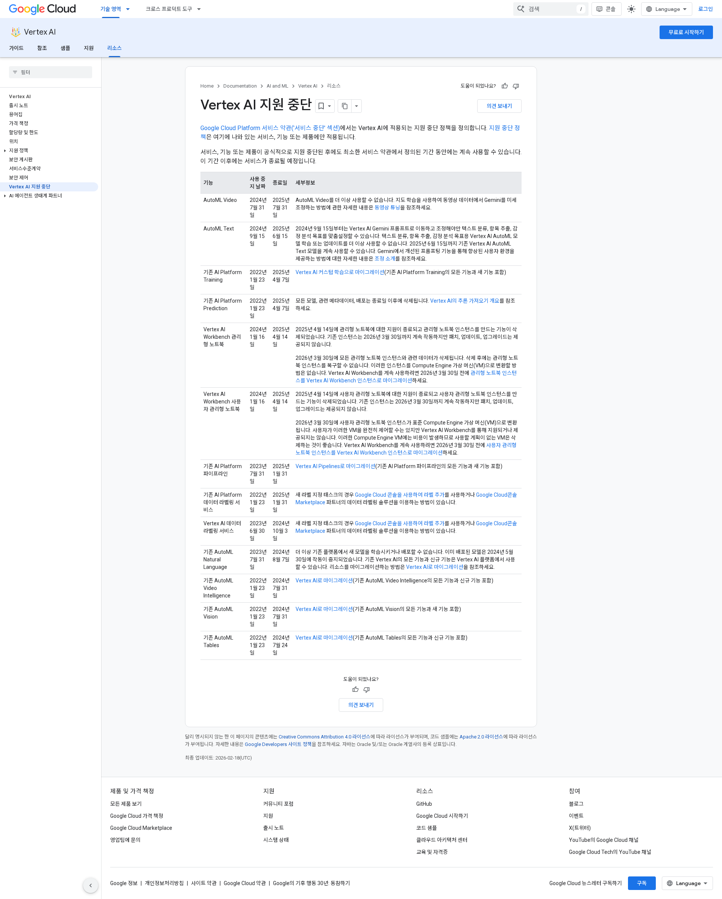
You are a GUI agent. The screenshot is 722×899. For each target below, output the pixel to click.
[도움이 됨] (504, 86)
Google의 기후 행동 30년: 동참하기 (311, 883)
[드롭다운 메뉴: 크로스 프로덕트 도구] (201, 9)
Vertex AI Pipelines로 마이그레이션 (335, 466)
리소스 (114, 48)
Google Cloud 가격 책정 (136, 816)
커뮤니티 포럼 (278, 804)
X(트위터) (580, 828)
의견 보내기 (499, 106)
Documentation (240, 86)
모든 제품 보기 (126, 804)
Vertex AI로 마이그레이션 (434, 567)
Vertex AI (40, 32)
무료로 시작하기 (686, 32)
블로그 (576, 804)
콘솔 (611, 9)
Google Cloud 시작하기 (442, 816)
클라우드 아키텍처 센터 (441, 840)
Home (207, 86)
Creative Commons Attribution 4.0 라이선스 (324, 737)
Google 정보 (124, 883)
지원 (89, 48)
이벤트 (576, 816)
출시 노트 (273, 828)
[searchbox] (50, 72)
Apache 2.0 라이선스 (481, 737)
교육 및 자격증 (432, 852)
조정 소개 (385, 259)
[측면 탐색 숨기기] (90, 885)
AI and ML (277, 86)
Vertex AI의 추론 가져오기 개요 (464, 301)
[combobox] (551, 9)
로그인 (705, 9)
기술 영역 (110, 9)
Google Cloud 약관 (245, 883)
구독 (642, 883)
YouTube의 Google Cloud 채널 (604, 840)
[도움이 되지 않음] (516, 86)
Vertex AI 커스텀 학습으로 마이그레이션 (340, 272)
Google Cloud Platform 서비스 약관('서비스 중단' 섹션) (270, 128)
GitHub (424, 804)
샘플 (65, 48)
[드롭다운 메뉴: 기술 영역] (130, 9)
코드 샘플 (426, 828)
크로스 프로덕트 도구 (169, 9)
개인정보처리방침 (164, 883)
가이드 (16, 48)
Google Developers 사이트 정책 (278, 744)
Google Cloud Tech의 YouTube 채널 (610, 852)
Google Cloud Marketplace (141, 828)
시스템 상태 (276, 840)
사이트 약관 (204, 883)
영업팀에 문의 (125, 840)
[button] (49, 150)
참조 (42, 48)
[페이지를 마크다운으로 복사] (345, 106)
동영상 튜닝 (387, 208)
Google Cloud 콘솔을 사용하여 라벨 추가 (399, 495)
